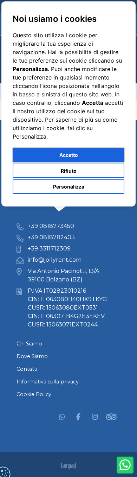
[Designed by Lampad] (68, 466)
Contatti (27, 369)
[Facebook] (78, 416)
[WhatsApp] (61, 416)
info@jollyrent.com (54, 259)
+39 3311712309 (49, 248)
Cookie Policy (34, 394)
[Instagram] (94, 416)
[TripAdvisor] (111, 416)
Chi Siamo (29, 344)
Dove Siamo (32, 356)
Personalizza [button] (68, 187)
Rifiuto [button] (69, 171)
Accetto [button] (68, 155)
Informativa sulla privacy (48, 382)
